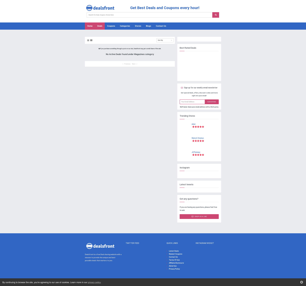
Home (90, 26)
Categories (125, 26)
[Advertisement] (199, 66)
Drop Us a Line (201, 216)
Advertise (173, 266)
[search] (215, 15)
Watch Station (198, 138)
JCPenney (196, 152)
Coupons (111, 26)
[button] (301, 282)
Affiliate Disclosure (176, 263)
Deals (99, 26)
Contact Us (161, 26)
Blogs (148, 26)
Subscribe (211, 102)
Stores (138, 26)
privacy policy (94, 282)
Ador (194, 124)
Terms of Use (174, 260)
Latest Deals (174, 251)
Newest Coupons (175, 254)
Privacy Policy (174, 269)
